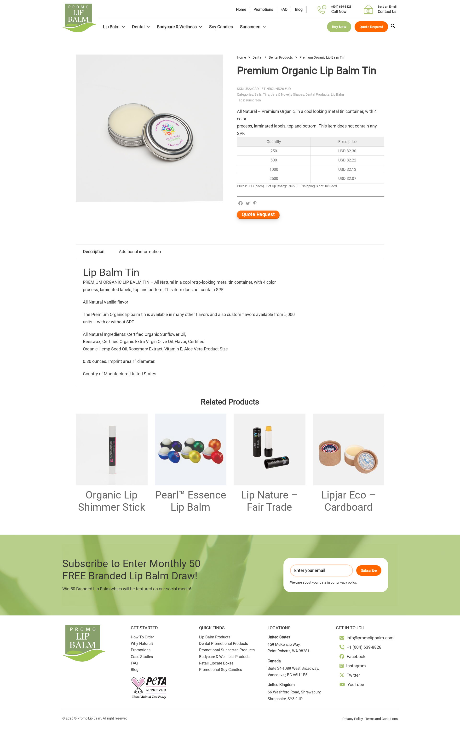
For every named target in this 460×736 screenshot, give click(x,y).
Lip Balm (111, 26)
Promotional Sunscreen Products (227, 650)
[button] (216, 61)
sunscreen (253, 100)
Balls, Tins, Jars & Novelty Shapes (279, 94)
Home (241, 9)
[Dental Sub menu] (148, 27)
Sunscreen (250, 26)
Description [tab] (93, 251)
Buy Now (339, 27)
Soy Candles (221, 26)
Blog (299, 9)
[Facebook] (240, 203)
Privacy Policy (352, 719)
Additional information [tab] (140, 251)
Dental (138, 26)
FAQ (284, 9)
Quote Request (371, 27)
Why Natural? (142, 643)
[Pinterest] (255, 203)
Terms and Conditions (381, 719)
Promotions (263, 9)
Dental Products (281, 57)
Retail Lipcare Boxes (216, 663)
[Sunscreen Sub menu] (264, 27)
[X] (247, 203)
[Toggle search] (393, 26)
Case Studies (142, 656)
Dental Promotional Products (223, 643)
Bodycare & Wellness (177, 26)
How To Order (142, 637)
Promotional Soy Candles (220, 669)
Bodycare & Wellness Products (224, 656)
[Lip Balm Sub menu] (123, 27)
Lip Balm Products (214, 637)
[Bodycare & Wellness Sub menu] (200, 27)
